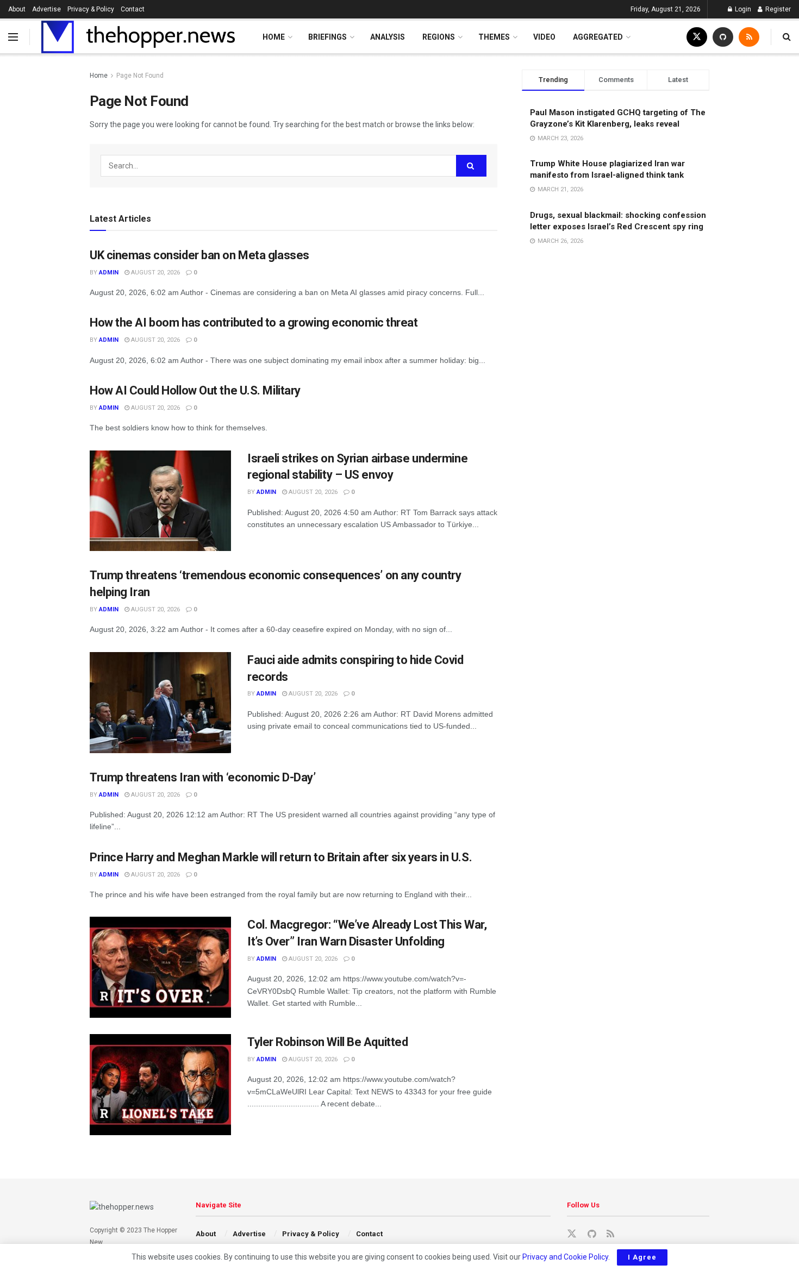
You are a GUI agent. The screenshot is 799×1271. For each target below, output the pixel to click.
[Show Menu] (13, 37)
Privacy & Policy (90, 9)
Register (777, 9)
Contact (133, 9)
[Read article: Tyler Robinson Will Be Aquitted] (160, 1084)
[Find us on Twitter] (696, 37)
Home (274, 37)
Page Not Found (140, 75)
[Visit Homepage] (138, 37)
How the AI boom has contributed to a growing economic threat (254, 322)
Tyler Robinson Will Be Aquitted (327, 1042)
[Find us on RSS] (749, 37)
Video (544, 37)
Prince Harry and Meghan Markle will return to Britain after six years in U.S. (281, 857)
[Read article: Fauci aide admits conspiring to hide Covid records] (160, 702)
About (17, 9)
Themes (494, 37)
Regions (438, 37)
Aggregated (598, 37)
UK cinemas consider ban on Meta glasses (199, 255)
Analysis (387, 37)
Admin (108, 272)
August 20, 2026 (154, 272)
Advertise (46, 9)
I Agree (642, 1257)
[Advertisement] (615, 306)
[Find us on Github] (723, 37)
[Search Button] (787, 37)
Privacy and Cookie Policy (565, 1257)
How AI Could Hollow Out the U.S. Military (195, 390)
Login (742, 9)
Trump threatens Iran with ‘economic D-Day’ (203, 777)
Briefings (327, 37)
